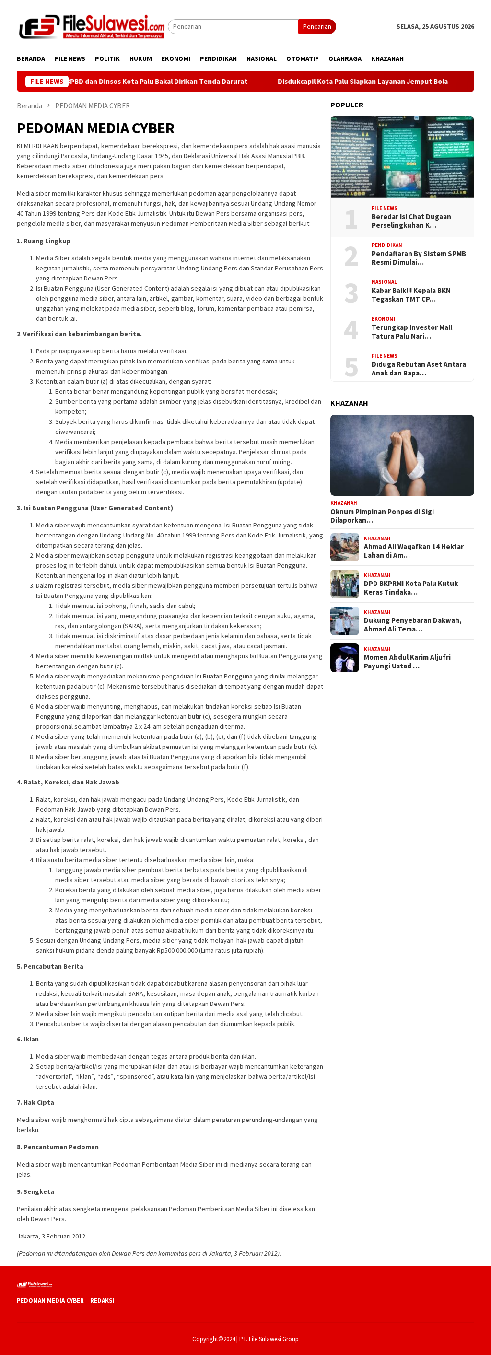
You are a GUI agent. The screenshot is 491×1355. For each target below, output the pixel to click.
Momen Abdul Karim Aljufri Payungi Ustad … (407, 661)
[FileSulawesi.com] (92, 26)
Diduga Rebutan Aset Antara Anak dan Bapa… (419, 368)
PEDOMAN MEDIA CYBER (50, 1301)
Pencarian (317, 26)
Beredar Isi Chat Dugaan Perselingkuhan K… (411, 221)
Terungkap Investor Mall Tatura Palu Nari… (412, 331)
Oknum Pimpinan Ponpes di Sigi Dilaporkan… (382, 516)
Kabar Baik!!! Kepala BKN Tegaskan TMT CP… (411, 295)
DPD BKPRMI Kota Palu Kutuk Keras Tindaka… (411, 587)
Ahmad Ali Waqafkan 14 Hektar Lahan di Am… (414, 551)
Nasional (384, 282)
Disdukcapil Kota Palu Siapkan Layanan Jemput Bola (335, 81)
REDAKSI (102, 1301)
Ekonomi (384, 318)
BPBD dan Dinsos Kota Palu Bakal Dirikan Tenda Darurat (130, 81)
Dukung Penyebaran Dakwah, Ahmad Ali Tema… (413, 624)
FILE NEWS (384, 208)
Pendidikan (387, 245)
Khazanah (343, 503)
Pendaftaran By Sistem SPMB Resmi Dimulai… (419, 258)
